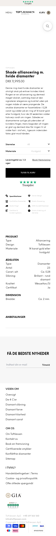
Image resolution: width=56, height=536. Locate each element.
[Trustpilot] (28, 505)
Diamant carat (14, 419)
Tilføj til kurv (28, 173)
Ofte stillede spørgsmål (19, 483)
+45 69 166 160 (31, 516)
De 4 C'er (11, 400)
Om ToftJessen (14, 434)
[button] (47, 26)
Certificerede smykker (18, 449)
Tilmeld (46, 365)
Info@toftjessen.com (16, 519)
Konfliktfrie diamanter (18, 454)
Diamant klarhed (16, 414)
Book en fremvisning (17, 444)
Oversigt (11, 395)
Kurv (44, 13)
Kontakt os (12, 439)
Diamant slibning (16, 405)
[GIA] (28, 495)
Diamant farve (14, 409)
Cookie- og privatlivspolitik (21, 478)
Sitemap (10, 459)
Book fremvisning (41, 160)
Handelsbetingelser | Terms (22, 473)
